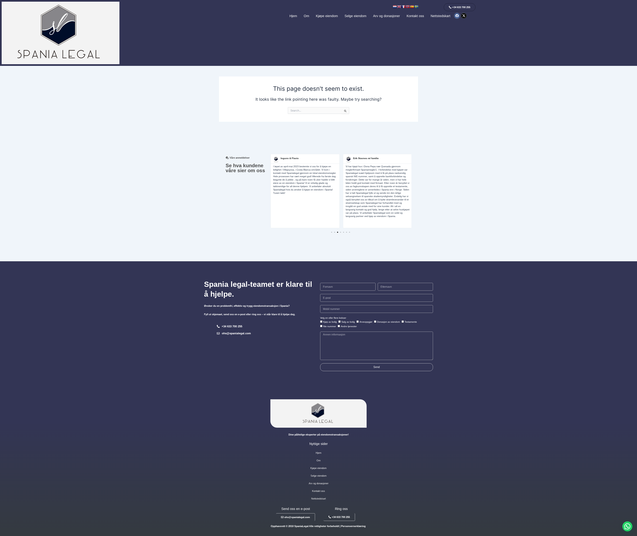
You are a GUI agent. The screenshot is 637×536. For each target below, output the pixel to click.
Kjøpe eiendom (327, 16)
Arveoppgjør (365, 322)
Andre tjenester (349, 326)
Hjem (293, 16)
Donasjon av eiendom (388, 322)
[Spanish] (412, 6)
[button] (331, 232)
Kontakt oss (415, 16)
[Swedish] (416, 6)
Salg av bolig (348, 322)
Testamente (411, 322)
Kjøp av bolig (330, 322)
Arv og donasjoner (386, 16)
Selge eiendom (355, 16)
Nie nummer (329, 326)
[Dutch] (395, 6)
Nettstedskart (440, 16)
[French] (403, 6)
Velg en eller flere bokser (333, 318)
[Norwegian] (408, 6)
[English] (399, 6)
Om (306, 16)
